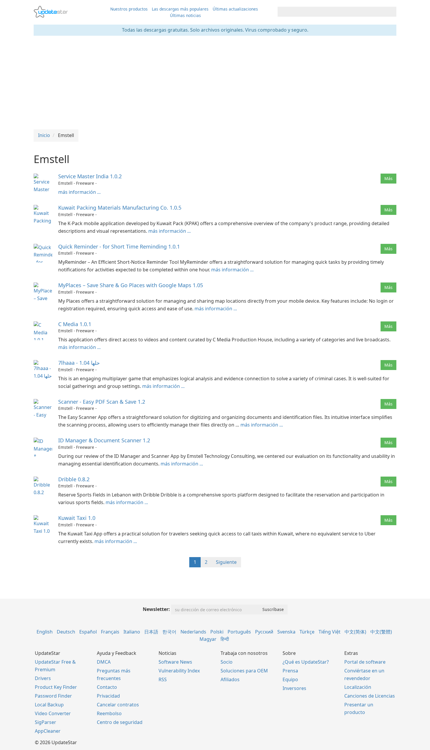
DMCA (104, 662)
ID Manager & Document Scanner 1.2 (104, 440)
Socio (227, 662)
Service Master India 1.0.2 (90, 176)
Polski (216, 632)
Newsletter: (156, 609)
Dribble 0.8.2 (74, 479)
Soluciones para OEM (244, 670)
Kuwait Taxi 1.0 (76, 517)
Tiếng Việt (329, 632)
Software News (175, 662)
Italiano (131, 632)
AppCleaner (48, 731)
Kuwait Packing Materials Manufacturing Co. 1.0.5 (119, 207)
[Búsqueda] (391, 12)
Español (88, 632)
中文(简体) (355, 632)
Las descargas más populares (180, 9)
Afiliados (230, 679)
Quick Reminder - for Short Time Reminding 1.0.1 (119, 246)
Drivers (43, 678)
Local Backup (49, 704)
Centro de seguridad (119, 722)
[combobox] (332, 12)
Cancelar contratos (118, 704)
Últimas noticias (185, 15)
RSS (163, 679)
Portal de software (365, 662)
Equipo (290, 679)
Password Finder (53, 696)
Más (388, 178)
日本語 (151, 632)
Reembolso (109, 713)
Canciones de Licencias (369, 696)
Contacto (107, 687)
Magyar (207, 639)
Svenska (286, 632)
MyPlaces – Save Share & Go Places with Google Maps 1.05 (130, 285)
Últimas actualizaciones (235, 9)
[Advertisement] (215, 83)
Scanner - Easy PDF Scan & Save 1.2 (101, 401)
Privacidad (108, 696)
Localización (357, 687)
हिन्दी (225, 639)
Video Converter (53, 713)
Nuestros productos (129, 9)
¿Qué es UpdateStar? (306, 662)
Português (239, 632)
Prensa (290, 670)
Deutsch (66, 632)
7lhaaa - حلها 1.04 (79, 362)
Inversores (294, 688)
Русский (264, 632)
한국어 (169, 632)
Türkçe (307, 632)
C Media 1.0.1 (74, 324)
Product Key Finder (56, 687)
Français (110, 632)
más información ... (79, 192)
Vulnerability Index (179, 670)
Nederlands (193, 632)
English (45, 632)
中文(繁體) (381, 632)
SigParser (45, 722)
